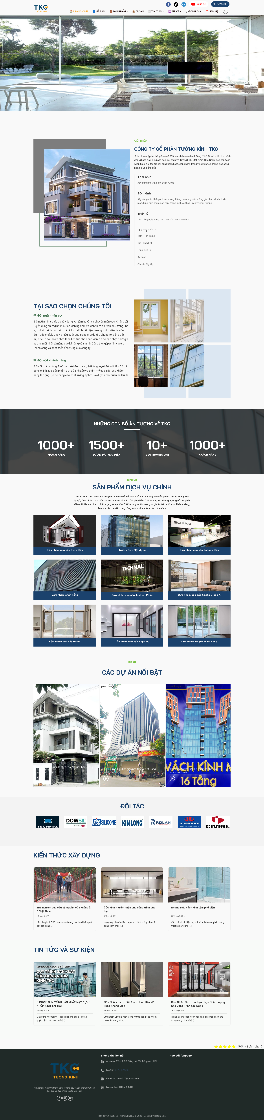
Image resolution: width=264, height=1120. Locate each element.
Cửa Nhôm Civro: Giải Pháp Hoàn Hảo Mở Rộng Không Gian (129, 1003)
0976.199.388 (122, 1070)
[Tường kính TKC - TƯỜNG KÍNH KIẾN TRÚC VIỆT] (48, 7)
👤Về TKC (98, 11)
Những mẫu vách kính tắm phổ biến (193, 907)
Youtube (201, 4)
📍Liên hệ (211, 11)
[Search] (225, 11)
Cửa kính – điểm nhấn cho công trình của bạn (129, 909)
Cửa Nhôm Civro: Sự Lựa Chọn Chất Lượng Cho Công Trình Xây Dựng (198, 1003)
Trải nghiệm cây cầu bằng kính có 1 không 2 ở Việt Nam (64, 909)
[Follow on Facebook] (59, 1098)
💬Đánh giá (193, 11)
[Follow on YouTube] (70, 1098)
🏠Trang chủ (79, 11)
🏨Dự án (138, 11)
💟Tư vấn (174, 11)
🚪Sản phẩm (117, 11)
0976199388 (220, 4)
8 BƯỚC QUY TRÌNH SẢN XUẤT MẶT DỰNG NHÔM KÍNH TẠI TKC (63, 1003)
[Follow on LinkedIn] (64, 1098)
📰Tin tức (155, 11)
